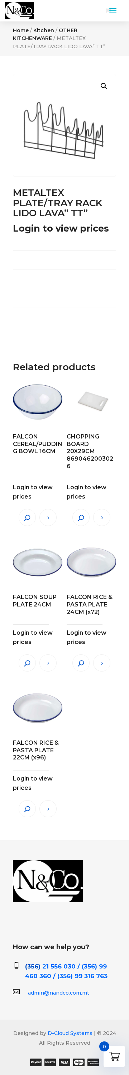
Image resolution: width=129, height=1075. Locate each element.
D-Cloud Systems (69, 1033)
